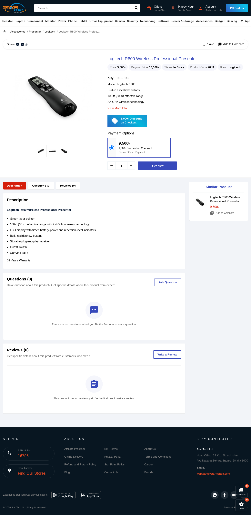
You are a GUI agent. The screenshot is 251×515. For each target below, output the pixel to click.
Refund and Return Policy (80, 464)
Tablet (83, 21)
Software (163, 21)
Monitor (50, 21)
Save (208, 44)
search (136, 8)
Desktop (8, 21)
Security (132, 21)
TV (241, 21)
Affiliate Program (74, 448)
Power (62, 21)
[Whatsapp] (215, 495)
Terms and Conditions (157, 456)
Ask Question (168, 282)
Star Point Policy (114, 464)
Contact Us (111, 472)
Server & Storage (183, 21)
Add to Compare (231, 44)
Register (210, 10)
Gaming (232, 21)
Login (219, 10)
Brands (148, 472)
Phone (72, 21)
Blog (67, 472)
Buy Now (158, 165)
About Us (150, 448)
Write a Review (167, 354)
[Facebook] (224, 495)
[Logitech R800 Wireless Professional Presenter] (52, 97)
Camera (120, 21)
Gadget (220, 21)
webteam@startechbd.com (213, 473)
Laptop (20, 21)
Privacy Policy (112, 456)
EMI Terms (111, 448)
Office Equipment (101, 21)
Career (148, 464)
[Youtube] (234, 495)
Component (35, 21)
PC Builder (237, 8)
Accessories (204, 21)
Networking (148, 21)
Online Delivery (73, 456)
